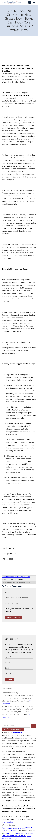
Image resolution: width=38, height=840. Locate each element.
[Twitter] (15, 733)
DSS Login (13, 839)
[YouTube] (19, 733)
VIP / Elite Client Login (13, 729)
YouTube (31, 583)
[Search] (33, 726)
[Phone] (29, 2)
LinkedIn (21, 583)
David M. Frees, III (9, 577)
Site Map (5, 839)
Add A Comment (13, 617)
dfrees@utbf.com (23, 577)
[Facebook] (13, 733)
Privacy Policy (7, 822)
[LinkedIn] (17, 733)
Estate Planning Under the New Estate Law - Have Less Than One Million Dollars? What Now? (19, 20)
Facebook (8, 583)
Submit (9, 679)
